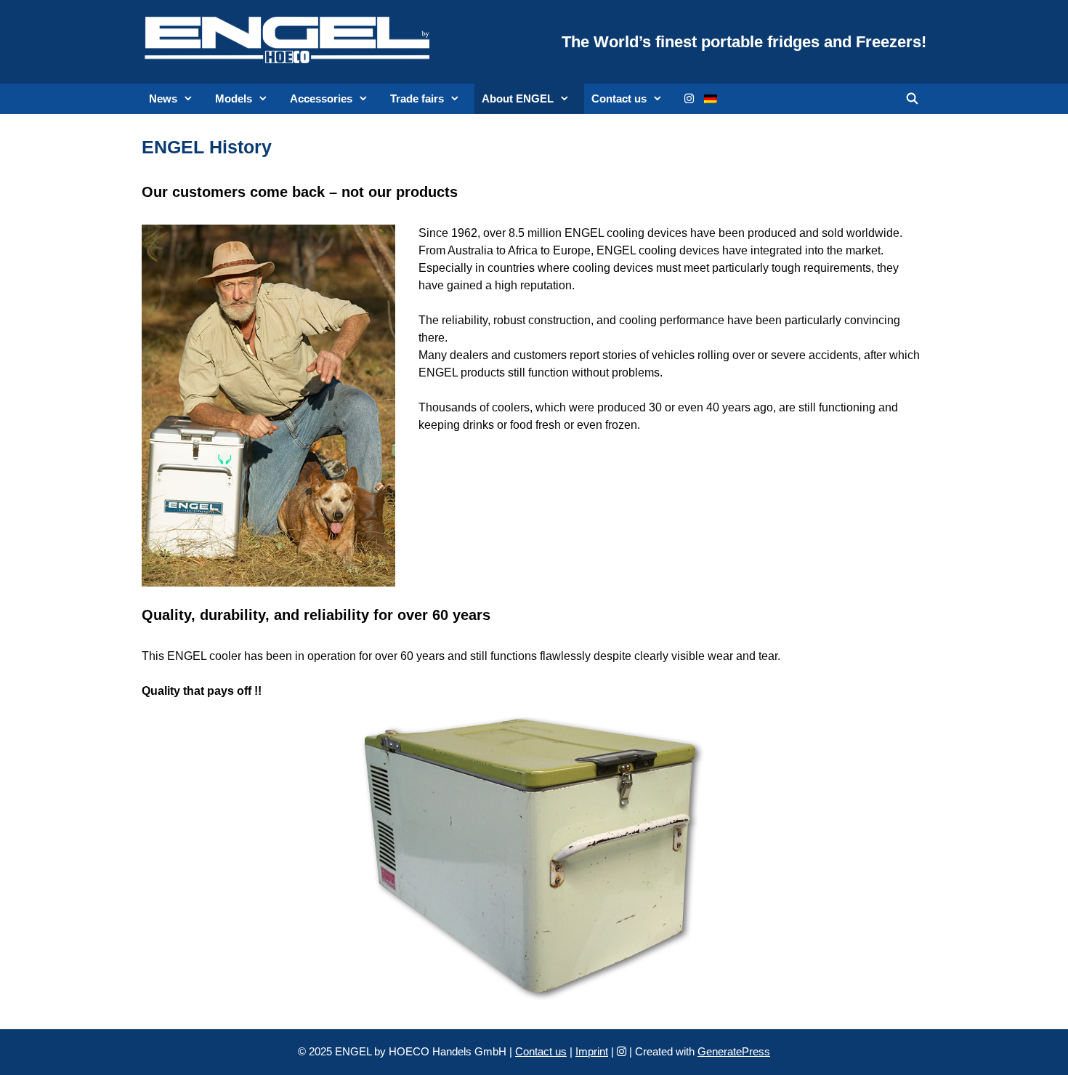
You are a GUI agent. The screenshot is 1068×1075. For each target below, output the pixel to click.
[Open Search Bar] (912, 99)
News (163, 98)
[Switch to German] (710, 99)
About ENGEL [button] (518, 98)
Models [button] (233, 98)
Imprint (591, 1051)
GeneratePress (733, 1051)
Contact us (619, 98)
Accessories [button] (321, 98)
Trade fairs (417, 98)
